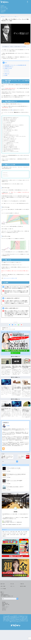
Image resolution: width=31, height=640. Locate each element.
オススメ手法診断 (3, 588)
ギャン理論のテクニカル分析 (7, 68)
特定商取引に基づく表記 (5, 604)
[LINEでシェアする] (18, 325)
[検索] (17, 461)
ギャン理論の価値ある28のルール (8, 66)
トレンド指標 (4, 534)
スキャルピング (7, 329)
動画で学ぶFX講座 (23, 586)
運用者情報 (3, 602)
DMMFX (3, 531)
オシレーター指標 (25, 531)
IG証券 (16, 531)
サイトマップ (4, 610)
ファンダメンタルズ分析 (12, 534)
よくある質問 (5, 75)
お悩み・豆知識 (3, 586)
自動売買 (24, 534)
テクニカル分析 (12, 329)
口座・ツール (12, 586)
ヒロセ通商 (7, 534)
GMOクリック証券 (12, 531)
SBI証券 (19, 531)
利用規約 (3, 605)
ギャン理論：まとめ (6, 73)
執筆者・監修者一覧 (5, 603)
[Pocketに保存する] (21, 325)
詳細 (24, 46)
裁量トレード (8, 327)
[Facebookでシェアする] (12, 325)
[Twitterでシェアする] (9, 325)
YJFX (21, 531)
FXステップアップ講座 (4, 8)
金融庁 (2, 593)
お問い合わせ (4, 609)
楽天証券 (21, 534)
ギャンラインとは (6, 69)
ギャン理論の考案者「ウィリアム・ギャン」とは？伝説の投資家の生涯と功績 (14, 65)
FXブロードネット (7, 531)
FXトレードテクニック (4, 9)
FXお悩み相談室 (3, 10)
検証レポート (17, 534)
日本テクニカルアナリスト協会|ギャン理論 (10, 278)
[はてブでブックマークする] (15, 325)
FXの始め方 (2, 5)
